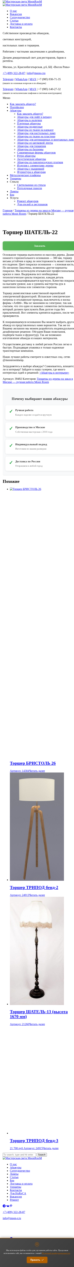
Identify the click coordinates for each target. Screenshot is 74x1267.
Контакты (16, 27)
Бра (12, 194)
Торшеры (15, 178)
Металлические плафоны (25, 175)
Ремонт (14, 1199)
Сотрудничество (20, 17)
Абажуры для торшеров (31, 146)
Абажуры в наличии (29, 120)
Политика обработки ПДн (14, 1228)
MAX (32, 79)
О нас (13, 10)
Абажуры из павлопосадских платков (40, 162)
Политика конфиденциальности (17, 1224)
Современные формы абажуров (36, 152)
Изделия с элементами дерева (35, 165)
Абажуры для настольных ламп (36, 133)
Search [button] (41, 1154)
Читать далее (37, 770)
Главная (7, 210)
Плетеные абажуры (29, 123)
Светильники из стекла (31, 184)
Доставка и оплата (21, 23)
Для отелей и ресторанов (32, 204)
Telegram (8, 79)
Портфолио (17, 107)
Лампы (14, 191)
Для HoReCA (18, 1193)
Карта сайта (8, 1233)
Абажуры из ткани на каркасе (35, 129)
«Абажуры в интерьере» (54, 372)
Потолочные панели (29, 188)
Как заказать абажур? (23, 104)
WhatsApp (21, 79)
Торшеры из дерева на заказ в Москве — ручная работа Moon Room (38, 380)
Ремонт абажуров (27, 201)
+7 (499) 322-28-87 (14, 1212)
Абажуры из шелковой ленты (35, 142)
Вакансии (16, 14)
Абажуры (15, 110)
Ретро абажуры (26, 155)
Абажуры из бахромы (30, 149)
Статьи (14, 20)
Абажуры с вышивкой (30, 168)
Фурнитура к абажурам (31, 172)
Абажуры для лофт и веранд (34, 117)
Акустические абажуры (31, 159)
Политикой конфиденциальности (56, 1253)
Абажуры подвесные (30, 126)
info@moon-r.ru (36, 73)
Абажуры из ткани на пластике (36, 136)
